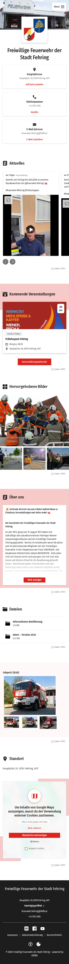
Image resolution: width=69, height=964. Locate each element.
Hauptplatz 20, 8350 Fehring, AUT (34, 900)
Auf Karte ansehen (34, 84)
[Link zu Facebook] (34, 929)
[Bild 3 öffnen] (29, 722)
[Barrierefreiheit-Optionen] (30, 944)
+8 (48, 722)
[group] (34, 213)
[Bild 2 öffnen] (11, 722)
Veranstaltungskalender (34, 361)
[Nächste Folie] (12, 262)
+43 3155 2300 (34, 916)
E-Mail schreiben (34, 139)
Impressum (12, 935)
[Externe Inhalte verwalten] (39, 944)
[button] (34, 30)
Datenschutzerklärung (32, 935)
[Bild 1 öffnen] (30, 695)
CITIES (34, 955)
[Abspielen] (31, 230)
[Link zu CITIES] (26, 929)
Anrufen (34, 112)
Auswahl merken (36, 848)
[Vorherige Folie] (5, 262)
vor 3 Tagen (10, 175)
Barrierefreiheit (54, 935)
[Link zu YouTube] (43, 929)
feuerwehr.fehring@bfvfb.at (34, 911)
